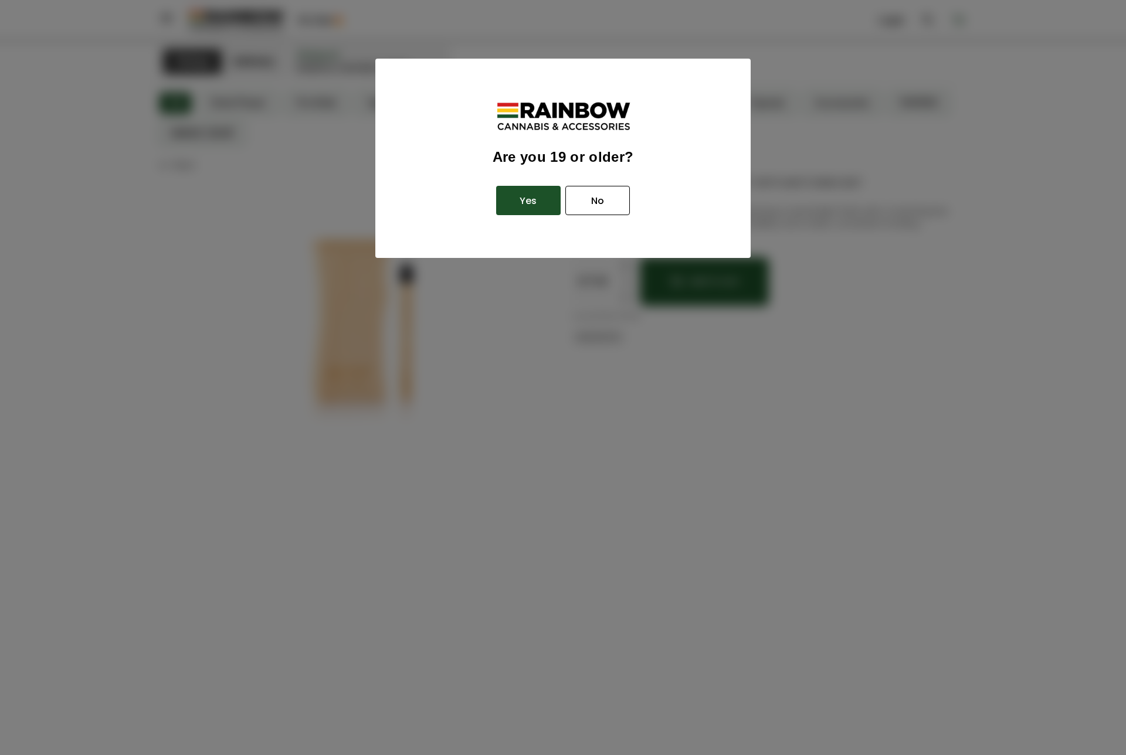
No (597, 201)
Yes (528, 201)
